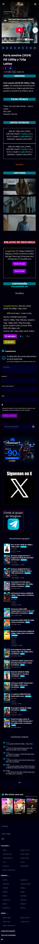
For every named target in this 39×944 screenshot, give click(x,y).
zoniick (8, 764)
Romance (23, 900)
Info (3, 839)
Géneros (4, 875)
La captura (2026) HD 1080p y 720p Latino (20, 744)
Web (3, 396)
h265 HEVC (6, 866)
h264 (5, 328)
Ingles (13, 328)
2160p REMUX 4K (8, 858)
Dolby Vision (24, 854)
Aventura (6, 884)
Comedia (5, 888)
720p (17, 320)
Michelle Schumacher (19, 317)
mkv (18, 328)
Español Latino (14, 325)
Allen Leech (23, 331)
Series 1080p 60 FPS (9, 926)
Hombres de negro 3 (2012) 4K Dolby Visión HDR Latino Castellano (20, 755)
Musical (23, 908)
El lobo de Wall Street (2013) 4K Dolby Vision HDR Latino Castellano (20, 761)
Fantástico (6, 900)
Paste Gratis (19, 271)
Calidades (5, 846)
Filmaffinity (19, 293)
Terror (5, 892)
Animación (23, 880)
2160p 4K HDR (7, 854)
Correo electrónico (8, 386)
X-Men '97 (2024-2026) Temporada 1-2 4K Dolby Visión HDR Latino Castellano (19, 749)
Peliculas (23, 320)
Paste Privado (19, 264)
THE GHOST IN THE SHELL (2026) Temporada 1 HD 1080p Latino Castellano (20, 773)
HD (9, 328)
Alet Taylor (14, 331)
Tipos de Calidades (8, 935)
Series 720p (6, 922)
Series (3, 913)
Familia (5, 896)
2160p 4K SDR (24, 858)
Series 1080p (7, 918)
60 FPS (22, 862)
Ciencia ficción (25, 884)
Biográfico (6, 908)
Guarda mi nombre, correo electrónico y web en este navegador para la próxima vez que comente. (18, 409)
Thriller (23, 904)
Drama (22, 892)
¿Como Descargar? (8, 931)
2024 (15, 323)
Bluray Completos (9, 870)
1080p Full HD (25, 850)
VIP (2, 939)
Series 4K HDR (24, 918)
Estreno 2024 (26, 325)
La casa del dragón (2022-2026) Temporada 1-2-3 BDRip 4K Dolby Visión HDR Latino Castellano (21, 767)
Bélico (5, 904)
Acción (5, 880)
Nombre (5, 376)
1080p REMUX (24, 866)
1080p (12, 320)
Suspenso (31, 320)
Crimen (22, 888)
